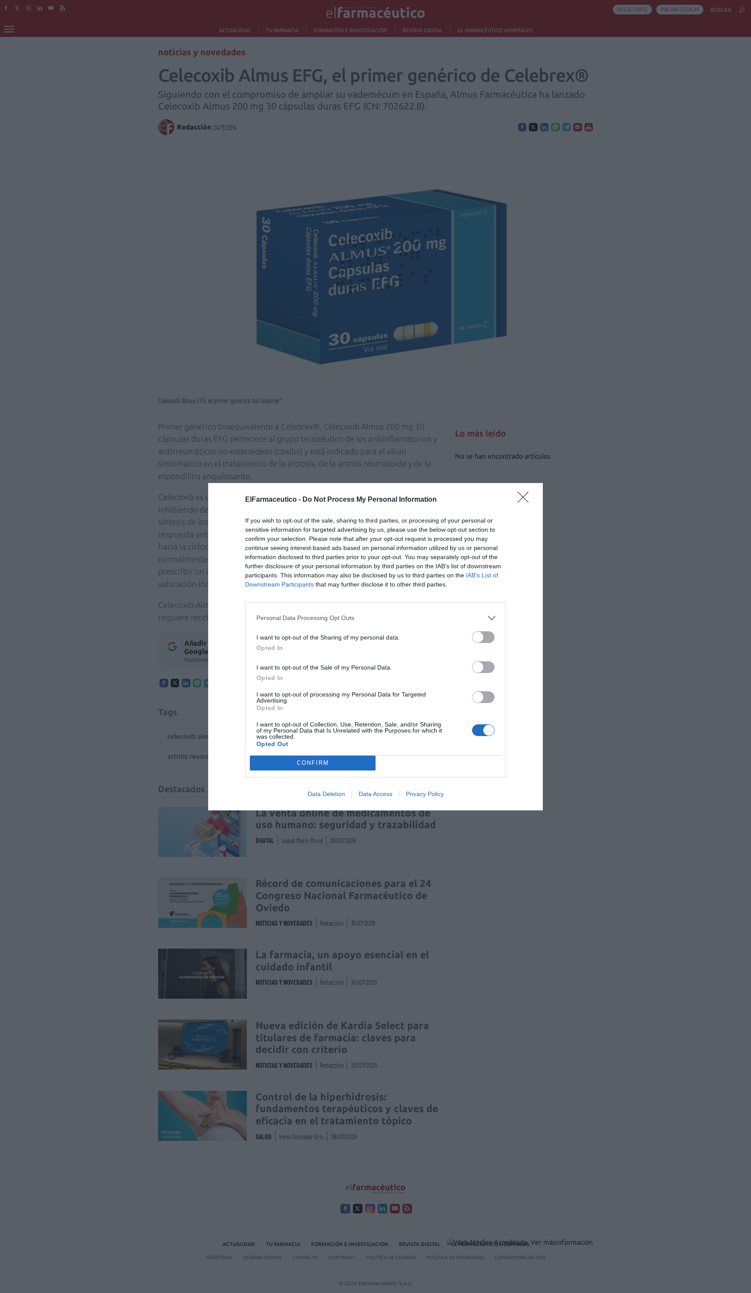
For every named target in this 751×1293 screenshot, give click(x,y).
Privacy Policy (425, 793)
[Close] (526, 500)
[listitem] (375, 618)
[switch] (483, 637)
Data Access (375, 793)
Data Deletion (326, 793)
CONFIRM (313, 763)
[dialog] (375, 646)
